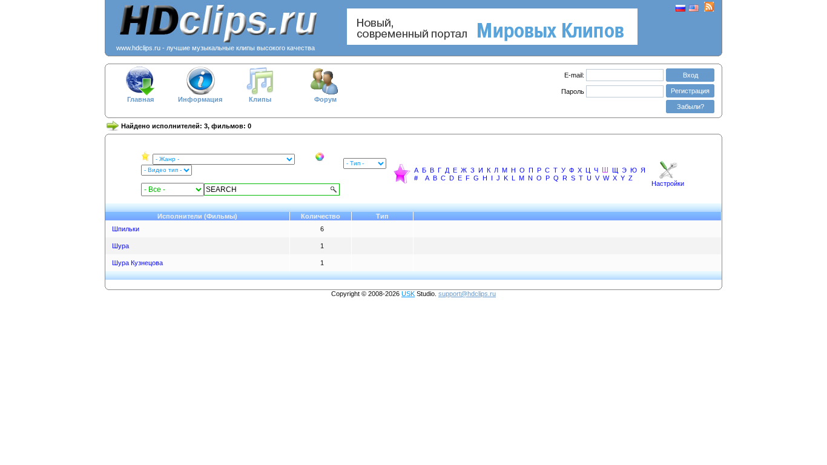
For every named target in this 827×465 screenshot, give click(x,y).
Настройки (667, 183)
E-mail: (574, 75)
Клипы (260, 99)
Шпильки (125, 228)
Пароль (573, 91)
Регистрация (690, 90)
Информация (200, 99)
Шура (120, 245)
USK (408, 293)
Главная (140, 99)
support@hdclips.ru (467, 293)
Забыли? (690, 106)
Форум (325, 99)
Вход (690, 75)
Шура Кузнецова (137, 262)
